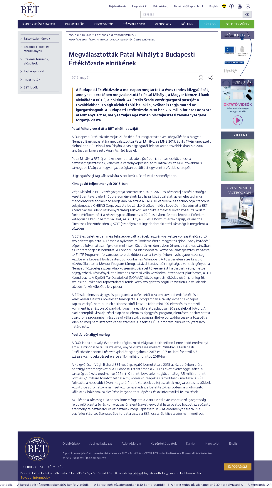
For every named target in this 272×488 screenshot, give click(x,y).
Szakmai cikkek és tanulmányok (36, 49)
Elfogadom (237, 467)
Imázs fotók (31, 79)
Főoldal (74, 35)
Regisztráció (139, 6)
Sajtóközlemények (36, 39)
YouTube (239, 6)
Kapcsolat (212, 444)
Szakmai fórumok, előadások (36, 61)
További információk (35, 478)
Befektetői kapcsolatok (189, 6)
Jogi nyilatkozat (100, 444)
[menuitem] (39, 24)
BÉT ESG (210, 24)
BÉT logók (30, 87)
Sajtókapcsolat (33, 71)
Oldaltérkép (71, 444)
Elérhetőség (160, 6)
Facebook (231, 6)
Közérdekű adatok (164, 444)
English (213, 6)
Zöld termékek (237, 24)
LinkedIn (247, 6)
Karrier (191, 444)
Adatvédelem (131, 444)
